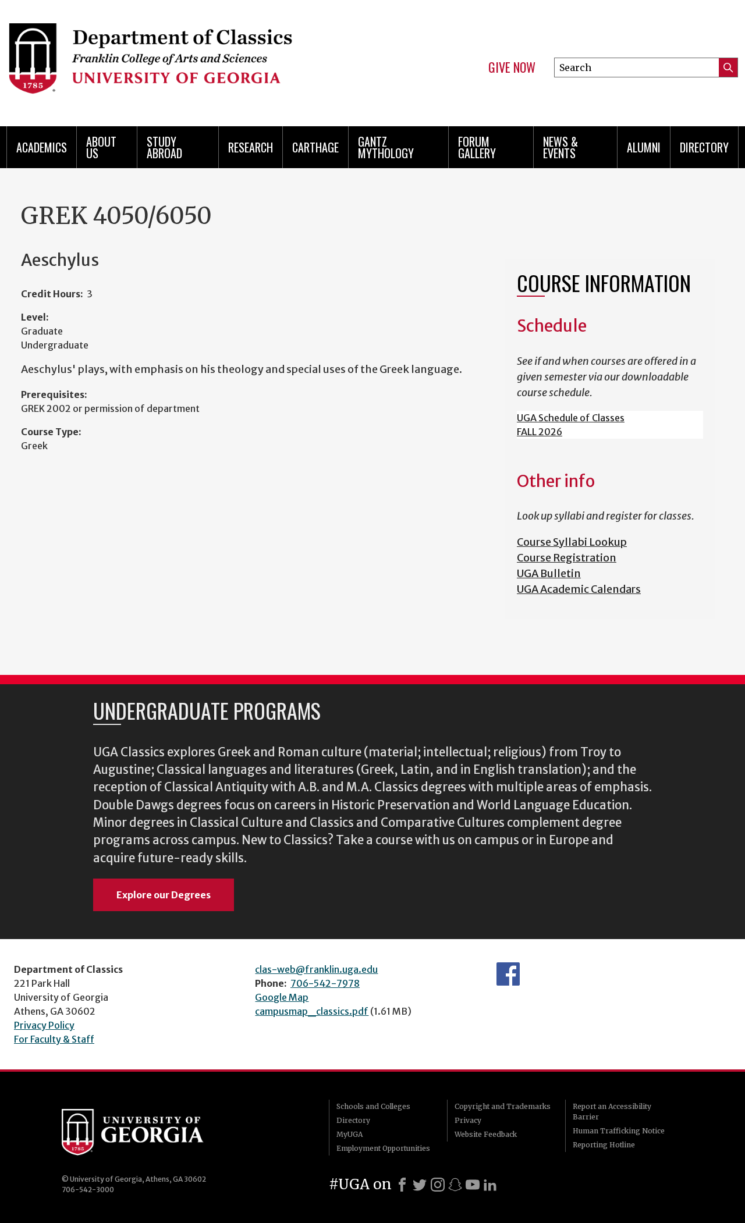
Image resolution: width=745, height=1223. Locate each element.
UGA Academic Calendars (579, 589)
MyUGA (349, 1134)
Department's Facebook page (508, 974)
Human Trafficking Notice (619, 1130)
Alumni (644, 147)
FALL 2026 (539, 432)
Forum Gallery (477, 147)
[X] (420, 1185)
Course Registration (566, 557)
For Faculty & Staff (54, 1039)
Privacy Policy (44, 1025)
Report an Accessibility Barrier (612, 1111)
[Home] (180, 58)
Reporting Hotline (604, 1144)
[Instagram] (438, 1185)
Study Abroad (164, 147)
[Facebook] (402, 1185)
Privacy (468, 1120)
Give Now (511, 67)
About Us (101, 147)
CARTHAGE (315, 147)
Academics (41, 147)
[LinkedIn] (490, 1185)
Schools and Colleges (373, 1106)
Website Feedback (486, 1134)
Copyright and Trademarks (503, 1106)
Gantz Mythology (386, 147)
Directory (704, 147)
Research (250, 147)
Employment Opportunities (383, 1148)
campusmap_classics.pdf (311, 1011)
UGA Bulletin (549, 573)
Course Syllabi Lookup (572, 542)
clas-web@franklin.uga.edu (316, 969)
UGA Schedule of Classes (571, 418)
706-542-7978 (325, 983)
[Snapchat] (455, 1185)
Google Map (281, 997)
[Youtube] (473, 1185)
